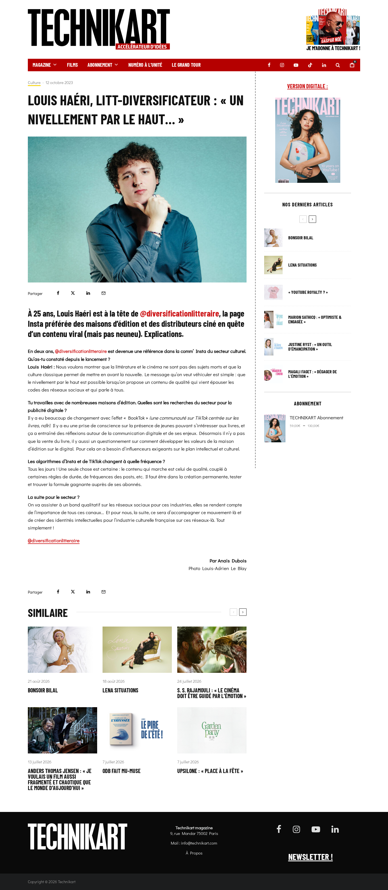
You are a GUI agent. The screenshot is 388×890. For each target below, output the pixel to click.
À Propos (194, 853)
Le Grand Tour (186, 65)
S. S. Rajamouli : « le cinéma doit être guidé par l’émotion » (211, 693)
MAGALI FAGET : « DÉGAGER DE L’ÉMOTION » (312, 373)
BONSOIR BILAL (43, 690)
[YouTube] (296, 65)
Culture (34, 82)
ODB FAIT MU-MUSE (122, 771)
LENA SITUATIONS (120, 690)
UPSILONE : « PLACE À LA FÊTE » (210, 771)
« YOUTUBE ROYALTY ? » (308, 292)
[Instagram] (282, 65)
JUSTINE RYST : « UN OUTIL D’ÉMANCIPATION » (310, 346)
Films (72, 65)
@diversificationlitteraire (81, 351)
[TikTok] (310, 65)
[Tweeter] (73, 293)
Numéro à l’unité (145, 65)
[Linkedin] (324, 65)
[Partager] (58, 293)
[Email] (103, 293)
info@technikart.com (199, 843)
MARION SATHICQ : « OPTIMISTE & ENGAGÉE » (315, 319)
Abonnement (99, 65)
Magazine (42, 65)
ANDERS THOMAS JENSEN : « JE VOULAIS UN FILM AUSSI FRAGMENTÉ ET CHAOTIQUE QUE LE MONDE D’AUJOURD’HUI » (59, 779)
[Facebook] (269, 65)
